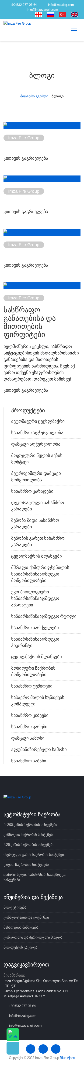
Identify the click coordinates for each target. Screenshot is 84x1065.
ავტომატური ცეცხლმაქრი (38, 421)
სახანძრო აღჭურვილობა (37, 432)
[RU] (50, 14)
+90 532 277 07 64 (23, 5)
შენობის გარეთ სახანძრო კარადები (38, 541)
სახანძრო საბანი (28, 760)
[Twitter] (20, 14)
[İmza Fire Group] (17, 23)
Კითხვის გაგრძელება (26, 158)
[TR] (62, 14)
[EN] (74, 14)
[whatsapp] (13, 1034)
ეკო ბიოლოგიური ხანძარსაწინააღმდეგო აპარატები (35, 598)
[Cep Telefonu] (13, 1048)
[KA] (38, 14)
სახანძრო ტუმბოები (31, 686)
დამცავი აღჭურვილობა (35, 444)
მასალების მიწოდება (21, 927)
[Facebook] (11, 14)
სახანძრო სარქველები (35, 627)
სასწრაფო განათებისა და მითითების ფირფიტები (30, 322)
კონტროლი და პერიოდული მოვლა (33, 937)
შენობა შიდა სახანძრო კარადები (35, 523)
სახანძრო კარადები (32, 491)
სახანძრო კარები (29, 726)
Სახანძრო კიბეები (30, 715)
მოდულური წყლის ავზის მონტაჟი (36, 458)
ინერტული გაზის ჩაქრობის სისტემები (35, 855)
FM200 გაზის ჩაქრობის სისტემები (30, 825)
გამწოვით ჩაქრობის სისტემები (29, 835)
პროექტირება (15, 907)
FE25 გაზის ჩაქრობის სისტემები (29, 845)
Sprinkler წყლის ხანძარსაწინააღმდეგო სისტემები (35, 877)
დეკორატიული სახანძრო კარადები (37, 506)
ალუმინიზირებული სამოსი (39, 749)
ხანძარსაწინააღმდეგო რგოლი (44, 616)
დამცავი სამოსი (27, 738)
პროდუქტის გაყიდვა (20, 947)
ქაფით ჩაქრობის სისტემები (26, 865)
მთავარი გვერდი (34, 96)
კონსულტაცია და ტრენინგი (26, 917)
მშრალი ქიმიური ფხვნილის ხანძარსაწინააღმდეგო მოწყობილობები (40, 574)
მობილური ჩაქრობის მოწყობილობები (33, 671)
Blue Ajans (67, 1058)
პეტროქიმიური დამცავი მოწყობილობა (36, 476)
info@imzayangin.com (42, 9)
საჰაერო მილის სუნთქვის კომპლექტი (37, 700)
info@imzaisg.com (61, 5)
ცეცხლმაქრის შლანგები (36, 556)
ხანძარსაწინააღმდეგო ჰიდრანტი (35, 642)
